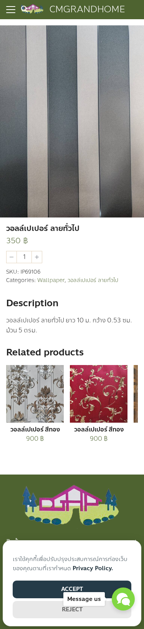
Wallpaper (51, 280)
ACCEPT (72, 589)
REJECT (72, 609)
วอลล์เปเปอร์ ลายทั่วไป (93, 280)
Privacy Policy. (93, 568)
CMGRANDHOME (87, 9)
